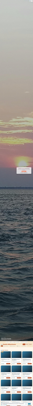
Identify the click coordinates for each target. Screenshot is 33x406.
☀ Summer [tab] (30, 344)
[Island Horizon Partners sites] (32, 1)
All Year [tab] (24, 344)
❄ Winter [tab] (27, 344)
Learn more (5, 404)
